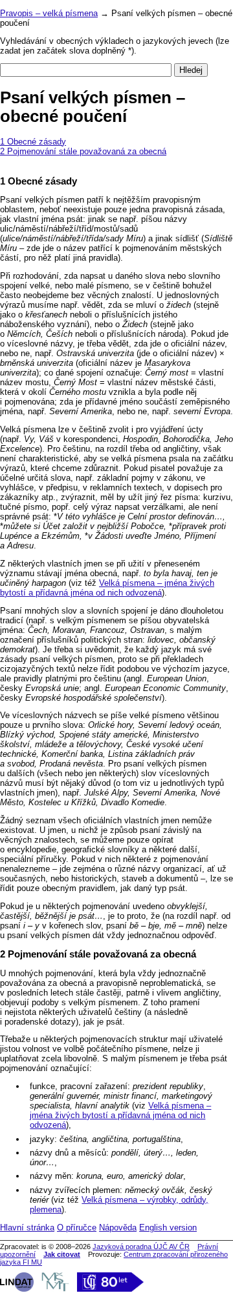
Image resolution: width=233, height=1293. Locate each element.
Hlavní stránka (27, 1227)
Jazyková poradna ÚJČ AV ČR (141, 1246)
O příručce (76, 1227)
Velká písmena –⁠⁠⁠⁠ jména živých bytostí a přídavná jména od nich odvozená (107, 587)
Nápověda (118, 1227)
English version (168, 1227)
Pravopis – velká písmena (49, 13)
